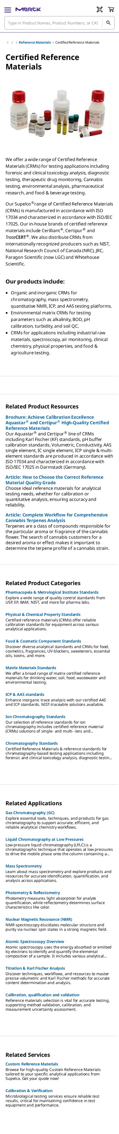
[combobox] (59, 22)
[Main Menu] (7, 9)
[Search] (108, 22)
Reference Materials (35, 42)
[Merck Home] (28, 9)
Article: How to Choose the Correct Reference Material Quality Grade (55, 479)
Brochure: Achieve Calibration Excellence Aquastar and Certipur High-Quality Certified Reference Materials (57, 422)
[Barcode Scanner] (99, 9)
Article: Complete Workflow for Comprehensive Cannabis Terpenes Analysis (57, 517)
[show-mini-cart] (111, 9)
